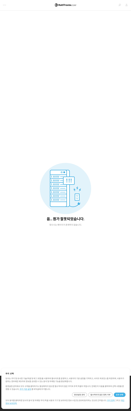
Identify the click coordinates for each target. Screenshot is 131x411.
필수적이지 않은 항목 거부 (100, 395)
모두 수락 (119, 395)
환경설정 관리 (79, 395)
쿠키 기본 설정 (25, 389)
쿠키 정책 (111, 400)
